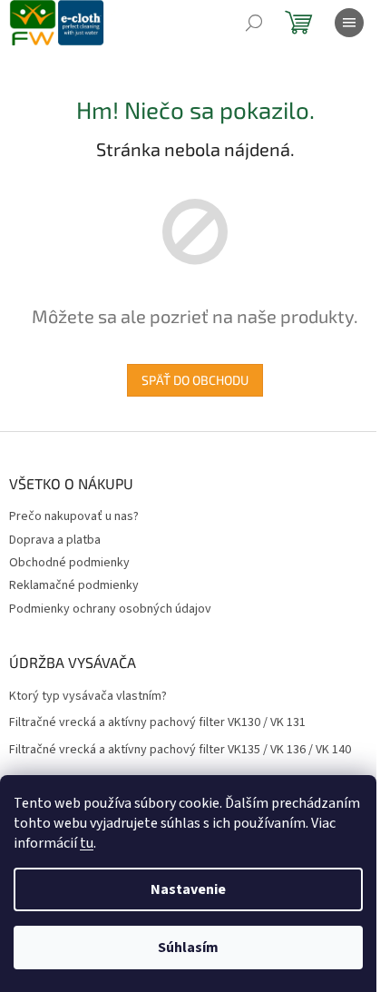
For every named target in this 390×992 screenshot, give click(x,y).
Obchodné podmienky (69, 563)
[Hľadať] (254, 23)
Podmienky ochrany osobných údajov (110, 609)
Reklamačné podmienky (74, 585)
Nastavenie (188, 889)
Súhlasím (188, 948)
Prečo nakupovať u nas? (74, 516)
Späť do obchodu (195, 380)
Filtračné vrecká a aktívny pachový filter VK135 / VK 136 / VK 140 (180, 750)
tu (86, 843)
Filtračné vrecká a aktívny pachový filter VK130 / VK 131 (157, 723)
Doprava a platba (55, 540)
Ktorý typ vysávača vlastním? (88, 696)
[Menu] (349, 23)
